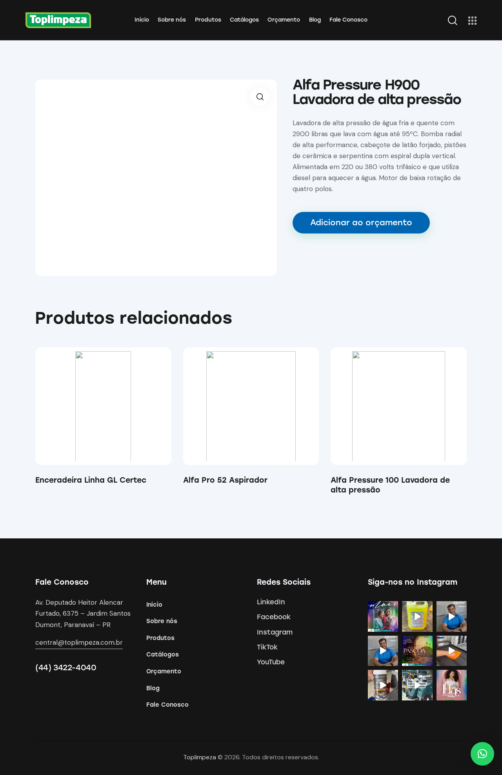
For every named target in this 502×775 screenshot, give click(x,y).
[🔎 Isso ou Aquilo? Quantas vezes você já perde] (383, 651)
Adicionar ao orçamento (361, 222)
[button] (92, 406)
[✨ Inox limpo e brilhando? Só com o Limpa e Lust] (383, 685)
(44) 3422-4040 (65, 667)
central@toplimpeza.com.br (79, 642)
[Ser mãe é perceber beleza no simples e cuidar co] (383, 616)
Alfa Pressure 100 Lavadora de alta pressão (390, 485)
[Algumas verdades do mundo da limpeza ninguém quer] (417, 685)
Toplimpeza (199, 757)
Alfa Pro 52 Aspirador (225, 480)
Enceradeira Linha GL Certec (90, 480)
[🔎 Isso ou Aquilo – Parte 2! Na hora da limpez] (452, 616)
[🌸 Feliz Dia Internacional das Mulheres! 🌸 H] (452, 685)
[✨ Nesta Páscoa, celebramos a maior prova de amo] (417, 651)
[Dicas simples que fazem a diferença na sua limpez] (452, 651)
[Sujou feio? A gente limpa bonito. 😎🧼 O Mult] (417, 616)
